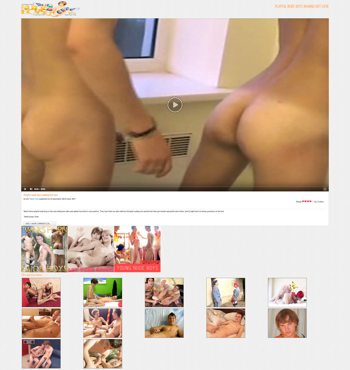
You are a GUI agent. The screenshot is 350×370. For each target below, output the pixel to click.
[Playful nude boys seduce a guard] (225, 306)
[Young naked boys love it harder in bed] (41, 306)
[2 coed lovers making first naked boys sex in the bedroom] (102, 306)
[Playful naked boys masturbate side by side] (41, 337)
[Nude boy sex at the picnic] (102, 367)
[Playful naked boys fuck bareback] (287, 306)
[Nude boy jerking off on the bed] (164, 337)
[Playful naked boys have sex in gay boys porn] (102, 337)
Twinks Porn (34, 198)
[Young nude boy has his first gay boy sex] (41, 367)
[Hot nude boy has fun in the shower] (225, 337)
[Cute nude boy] (287, 337)
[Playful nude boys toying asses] (164, 306)
